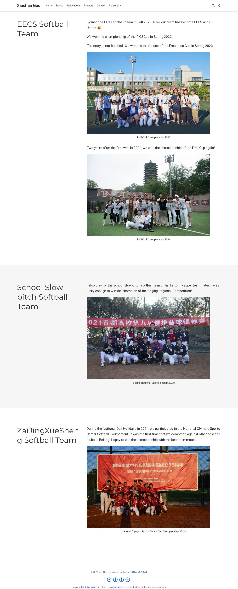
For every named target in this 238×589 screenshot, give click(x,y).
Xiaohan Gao (28, 5)
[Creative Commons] (119, 580)
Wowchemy (93, 587)
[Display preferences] (219, 6)
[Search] (213, 6)
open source (117, 587)
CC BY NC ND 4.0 (139, 572)
